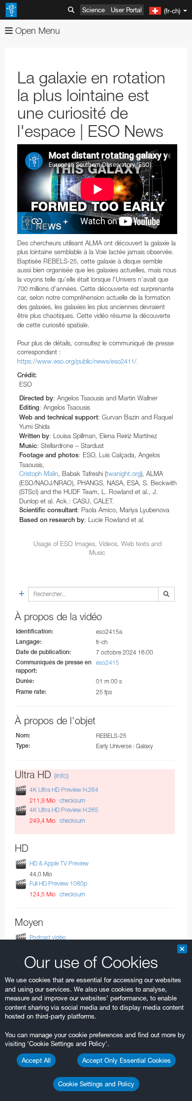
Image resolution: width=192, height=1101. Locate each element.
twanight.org (123, 473)
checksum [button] (71, 800)
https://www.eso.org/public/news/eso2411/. (77, 361)
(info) (61, 775)
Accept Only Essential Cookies (126, 1060)
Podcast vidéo (48, 937)
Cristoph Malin (38, 473)
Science (93, 10)
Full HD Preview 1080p (58, 883)
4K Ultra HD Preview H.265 (64, 809)
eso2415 (107, 662)
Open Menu (36, 31)
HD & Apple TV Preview (59, 863)
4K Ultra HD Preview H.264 (64, 789)
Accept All (36, 1060)
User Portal (126, 10)
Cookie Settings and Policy (96, 1084)
